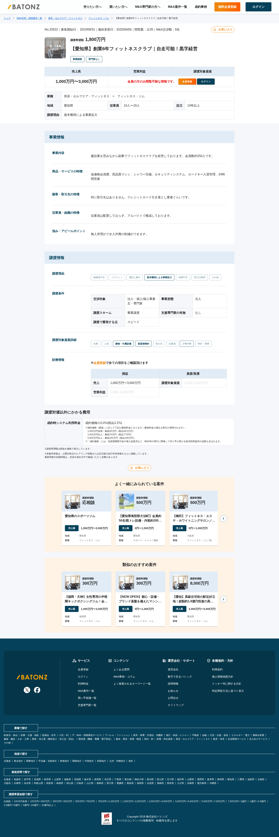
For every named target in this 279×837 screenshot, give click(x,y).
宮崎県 (190, 783)
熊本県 (170, 783)
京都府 (261, 779)
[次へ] (223, 518)
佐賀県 (150, 783)
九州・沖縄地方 (117, 761)
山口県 (90, 783)
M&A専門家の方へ (147, 6)
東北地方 (18, 761)
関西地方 (76, 761)
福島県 (67, 779)
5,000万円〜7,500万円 (213, 801)
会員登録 (100, 362)
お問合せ (173, 697)
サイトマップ (176, 705)
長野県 (200, 779)
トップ (7, 18)
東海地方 (64, 761)
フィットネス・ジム (98, 18)
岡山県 (69, 783)
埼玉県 (107, 779)
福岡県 (140, 783)
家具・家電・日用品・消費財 (148, 735)
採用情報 (173, 683)
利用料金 (83, 683)
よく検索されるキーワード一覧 (132, 683)
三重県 (240, 779)
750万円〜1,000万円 (108, 801)
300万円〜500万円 (62, 801)
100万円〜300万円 (40, 801)
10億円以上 (47, 805)
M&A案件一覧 (177, 6)
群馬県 (97, 779)
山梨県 (190, 779)
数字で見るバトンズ (180, 676)
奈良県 (27, 783)
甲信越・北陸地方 (48, 761)
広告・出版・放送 (219, 735)
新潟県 (150, 779)
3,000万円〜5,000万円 (186, 801)
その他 (7, 743)
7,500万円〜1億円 (237, 801)
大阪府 (7, 783)
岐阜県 (210, 779)
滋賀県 (250, 779)
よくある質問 (121, 669)
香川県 (110, 783)
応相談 (7, 801)
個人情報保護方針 (222, 676)
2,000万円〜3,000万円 (160, 801)
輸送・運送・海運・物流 (128, 739)
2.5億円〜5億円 (12, 805)
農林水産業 (258, 735)
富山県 (160, 779)
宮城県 (37, 779)
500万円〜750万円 (85, 801)
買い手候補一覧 (87, 697)
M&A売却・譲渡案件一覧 (29, 18)
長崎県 (160, 783)
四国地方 (101, 761)
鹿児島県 (201, 783)
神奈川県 (139, 779)
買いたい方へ (118, 6)
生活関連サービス (237, 739)
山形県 (57, 779)
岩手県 (27, 779)
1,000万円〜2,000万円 (134, 801)
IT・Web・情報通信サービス (87, 735)
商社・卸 (148, 739)
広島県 (79, 783)
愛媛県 (120, 783)
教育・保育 (219, 739)
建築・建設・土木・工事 (16, 739)
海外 (130, 761)
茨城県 (77, 779)
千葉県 (117, 779)
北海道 (7, 761)
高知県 (130, 783)
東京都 (128, 779)
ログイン (83, 676)
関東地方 (30, 761)
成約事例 (201, 6)
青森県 (17, 779)
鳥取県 (49, 783)
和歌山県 (38, 783)
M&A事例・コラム (124, 676)
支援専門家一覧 (87, 705)
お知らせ (173, 690)
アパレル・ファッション (117, 735)
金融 (204, 735)
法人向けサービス (258, 739)
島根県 (59, 783)
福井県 (180, 779)
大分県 (180, 783)
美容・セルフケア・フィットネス (65, 18)
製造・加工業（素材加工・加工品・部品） (53, 739)
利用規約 (217, 669)
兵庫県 (17, 783)
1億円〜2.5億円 (258, 801)
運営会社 (173, 669)
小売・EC (64, 735)
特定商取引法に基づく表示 (228, 690)
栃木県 (87, 779)
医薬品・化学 (49, 735)
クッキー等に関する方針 (226, 683)
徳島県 (100, 783)
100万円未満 (20, 801)
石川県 (170, 779)
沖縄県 (213, 783)
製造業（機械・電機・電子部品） (96, 739)
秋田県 (47, 779)
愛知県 (230, 779)
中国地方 (89, 761)
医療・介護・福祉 (30, 735)
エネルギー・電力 (240, 735)
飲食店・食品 (10, 735)
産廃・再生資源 (165, 739)
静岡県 (220, 779)
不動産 (195, 735)
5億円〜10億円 (30, 805)
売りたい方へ (93, 6)
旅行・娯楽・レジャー (177, 735)
